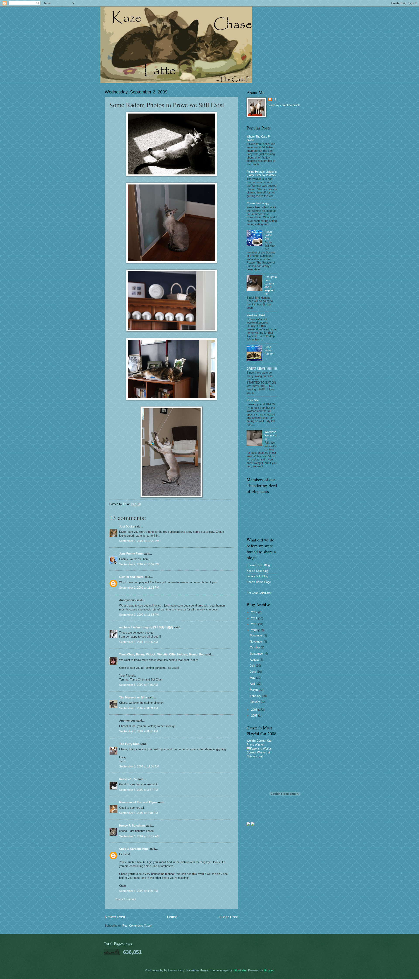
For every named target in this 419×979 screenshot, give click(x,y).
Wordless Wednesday (270, 435)
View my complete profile (284, 105)
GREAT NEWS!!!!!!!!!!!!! (262, 368)
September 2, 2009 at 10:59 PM (139, 564)
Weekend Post (256, 315)
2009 (254, 630)
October (255, 647)
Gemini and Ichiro (131, 577)
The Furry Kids (129, 744)
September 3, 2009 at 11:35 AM (139, 766)
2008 (254, 709)
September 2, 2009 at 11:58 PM (139, 614)
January (255, 701)
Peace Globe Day (268, 235)
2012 (254, 612)
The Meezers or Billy (133, 697)
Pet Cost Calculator (259, 593)
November (257, 641)
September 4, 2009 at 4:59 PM (138, 891)
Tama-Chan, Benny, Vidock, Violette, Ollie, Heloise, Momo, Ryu (161, 654)
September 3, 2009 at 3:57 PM (138, 789)
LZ (274, 99)
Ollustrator (240, 970)
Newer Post (115, 917)
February (256, 696)
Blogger (268, 970)
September (257, 653)
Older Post (228, 917)
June (253, 671)
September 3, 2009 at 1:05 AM (138, 642)
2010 (254, 624)
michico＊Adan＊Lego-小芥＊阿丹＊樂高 (146, 627)
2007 (254, 715)
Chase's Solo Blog (258, 565)
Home (172, 917)
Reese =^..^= (128, 779)
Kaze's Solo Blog (257, 570)
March (254, 689)
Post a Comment (125, 899)
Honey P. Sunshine (132, 825)
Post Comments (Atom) (137, 925)
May (253, 677)
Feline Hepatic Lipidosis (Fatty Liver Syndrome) (262, 173)
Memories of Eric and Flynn (138, 802)
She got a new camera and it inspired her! (270, 285)
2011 (254, 618)
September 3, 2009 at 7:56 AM (138, 684)
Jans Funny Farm (131, 553)
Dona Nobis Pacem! (269, 350)
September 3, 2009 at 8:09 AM (138, 708)
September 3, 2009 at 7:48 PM (138, 813)
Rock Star (253, 400)
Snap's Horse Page (259, 582)
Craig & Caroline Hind (134, 848)
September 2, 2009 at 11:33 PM (139, 587)
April (253, 683)
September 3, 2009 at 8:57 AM (138, 731)
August (255, 659)
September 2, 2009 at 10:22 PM (139, 541)
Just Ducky (126, 526)
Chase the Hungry (258, 203)
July (253, 665)
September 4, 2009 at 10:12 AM (139, 836)
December (257, 635)
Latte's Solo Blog (257, 576)
